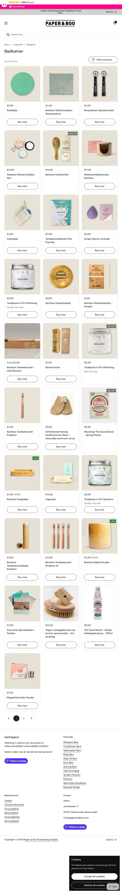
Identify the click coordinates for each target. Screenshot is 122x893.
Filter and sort (104, 59)
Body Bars (68, 754)
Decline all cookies (94, 885)
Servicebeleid (11, 821)
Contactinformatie (14, 804)
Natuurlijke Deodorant (74, 783)
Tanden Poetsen (71, 774)
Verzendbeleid (11, 817)
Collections (18, 44)
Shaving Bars (70, 766)
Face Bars (68, 762)
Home (6, 44)
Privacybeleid (11, 808)
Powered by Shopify (47, 839)
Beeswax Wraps (71, 787)
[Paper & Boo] (60, 23)
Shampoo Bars (70, 742)
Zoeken (8, 800)
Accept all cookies (94, 876)
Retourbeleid (11, 812)
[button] (115, 23)
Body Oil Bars (70, 758)
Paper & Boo (30, 839)
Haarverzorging (71, 770)
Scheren (67, 778)
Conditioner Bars (72, 746)
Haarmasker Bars (72, 750)
